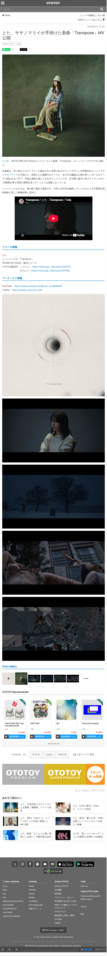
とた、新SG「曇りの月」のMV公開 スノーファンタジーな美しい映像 (88, 821)
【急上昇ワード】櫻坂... (83, 754)
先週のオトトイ (35, 909)
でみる (21, 737)
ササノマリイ (11, 174)
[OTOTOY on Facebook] (30, 864)
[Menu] (3, 3)
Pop (4, 894)
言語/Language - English (54, 930)
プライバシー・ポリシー (64, 897)
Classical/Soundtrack (11, 916)
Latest (49, 754)
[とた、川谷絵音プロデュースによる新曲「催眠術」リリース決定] (10, 807)
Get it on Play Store (85, 864)
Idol (4, 897)
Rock (5, 890)
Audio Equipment (36, 905)
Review (31, 897)
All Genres (15, 881)
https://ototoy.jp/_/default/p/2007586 (50, 270)
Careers (58, 923)
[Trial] (6, 737)
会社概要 (58, 890)
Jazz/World (7, 912)
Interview (32, 890)
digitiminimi (66, 946)
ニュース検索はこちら (91, 15)
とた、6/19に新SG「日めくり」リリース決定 (86, 807)
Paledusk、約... (19, 754)
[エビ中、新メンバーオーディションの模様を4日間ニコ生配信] (63, 835)
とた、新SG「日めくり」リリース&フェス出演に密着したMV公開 (35, 821)
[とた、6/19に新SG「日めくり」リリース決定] (63, 807)
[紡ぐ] (66, 710)
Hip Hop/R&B (8, 905)
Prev (37, 754)
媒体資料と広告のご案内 (64, 915)
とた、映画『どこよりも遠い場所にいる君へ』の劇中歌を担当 (35, 835)
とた (4, 160)
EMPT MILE (35, 723)
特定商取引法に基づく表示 (65, 901)
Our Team (58, 919)
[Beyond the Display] (92, 710)
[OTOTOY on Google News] (52, 864)
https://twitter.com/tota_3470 (27, 289)
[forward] (16, 949)
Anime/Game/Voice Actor (13, 901)
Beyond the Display (90, 723)
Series (31, 886)
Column (32, 894)
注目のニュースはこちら (90, 19)
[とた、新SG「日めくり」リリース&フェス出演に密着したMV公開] (10, 821)
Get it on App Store (65, 864)
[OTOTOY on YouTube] (45, 864)
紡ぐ (58, 723)
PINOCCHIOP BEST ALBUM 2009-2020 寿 (14, 724)
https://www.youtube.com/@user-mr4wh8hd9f (38, 286)
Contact (83, 907)
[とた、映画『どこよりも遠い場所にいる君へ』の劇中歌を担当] (10, 835)
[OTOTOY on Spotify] (37, 864)
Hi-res (5, 886)
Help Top (84, 886)
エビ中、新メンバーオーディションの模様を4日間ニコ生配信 (88, 835)
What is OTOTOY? (62, 886)
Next (61, 754)
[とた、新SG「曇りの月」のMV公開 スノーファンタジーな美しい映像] (63, 821)
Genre (7, 881)
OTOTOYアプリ (61, 912)
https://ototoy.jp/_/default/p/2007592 (51, 266)
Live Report (33, 901)
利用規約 (58, 894)
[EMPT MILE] (40, 710)
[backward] (3, 949)
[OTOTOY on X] (15, 864)
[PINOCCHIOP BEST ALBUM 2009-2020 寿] (15, 710)
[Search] (102, 9)
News (7, 15)
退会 (82, 914)
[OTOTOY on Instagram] (22, 864)
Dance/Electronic (10, 909)
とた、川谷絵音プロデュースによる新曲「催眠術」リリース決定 (35, 807)
